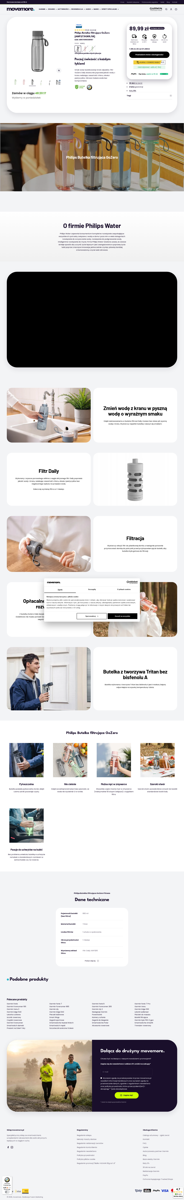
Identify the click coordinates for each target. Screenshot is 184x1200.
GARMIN (42, 9)
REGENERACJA (77, 9)
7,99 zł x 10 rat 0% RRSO (139, 49)
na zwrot (135, 83)
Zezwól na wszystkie (122, 616)
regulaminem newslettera (139, 1083)
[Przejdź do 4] (40, 83)
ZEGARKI (51, 9)
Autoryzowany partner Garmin (156, 1151)
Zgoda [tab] (60, 590)
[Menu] (10, 1177)
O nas (122, 2)
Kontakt (174, 2)
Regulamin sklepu (84, 1135)
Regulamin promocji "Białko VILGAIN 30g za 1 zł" (96, 1163)
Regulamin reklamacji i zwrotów (90, 1143)
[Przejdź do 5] (49, 83)
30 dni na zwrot (149, 1167)
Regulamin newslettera (86, 1151)
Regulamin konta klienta (87, 1147)
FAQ (144, 1143)
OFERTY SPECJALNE (109, 9)
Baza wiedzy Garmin (151, 1159)
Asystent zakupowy (133, 2)
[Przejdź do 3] (32, 82)
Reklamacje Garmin (151, 1171)
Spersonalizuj (90, 616)
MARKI (96, 9)
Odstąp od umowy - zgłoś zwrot (156, 1135)
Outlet (162, 2)
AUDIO (88, 9)
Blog (168, 2)
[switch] (7, 1192)
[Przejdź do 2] (23, 82)
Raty (132, 90)
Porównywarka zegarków (150, 2)
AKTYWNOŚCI (63, 9)
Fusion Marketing (36, 1197)
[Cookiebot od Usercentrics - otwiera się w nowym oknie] (128, 582)
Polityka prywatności (85, 1155)
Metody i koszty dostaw (86, 1139)
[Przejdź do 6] (58, 83)
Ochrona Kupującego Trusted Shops (158, 1179)
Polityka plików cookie (86, 1159)
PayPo (145, 1175)
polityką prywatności (113, 1086)
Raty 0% (146, 1163)
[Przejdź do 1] (15, 82)
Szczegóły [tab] (92, 589)
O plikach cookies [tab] (124, 589)
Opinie (145, 1147)
